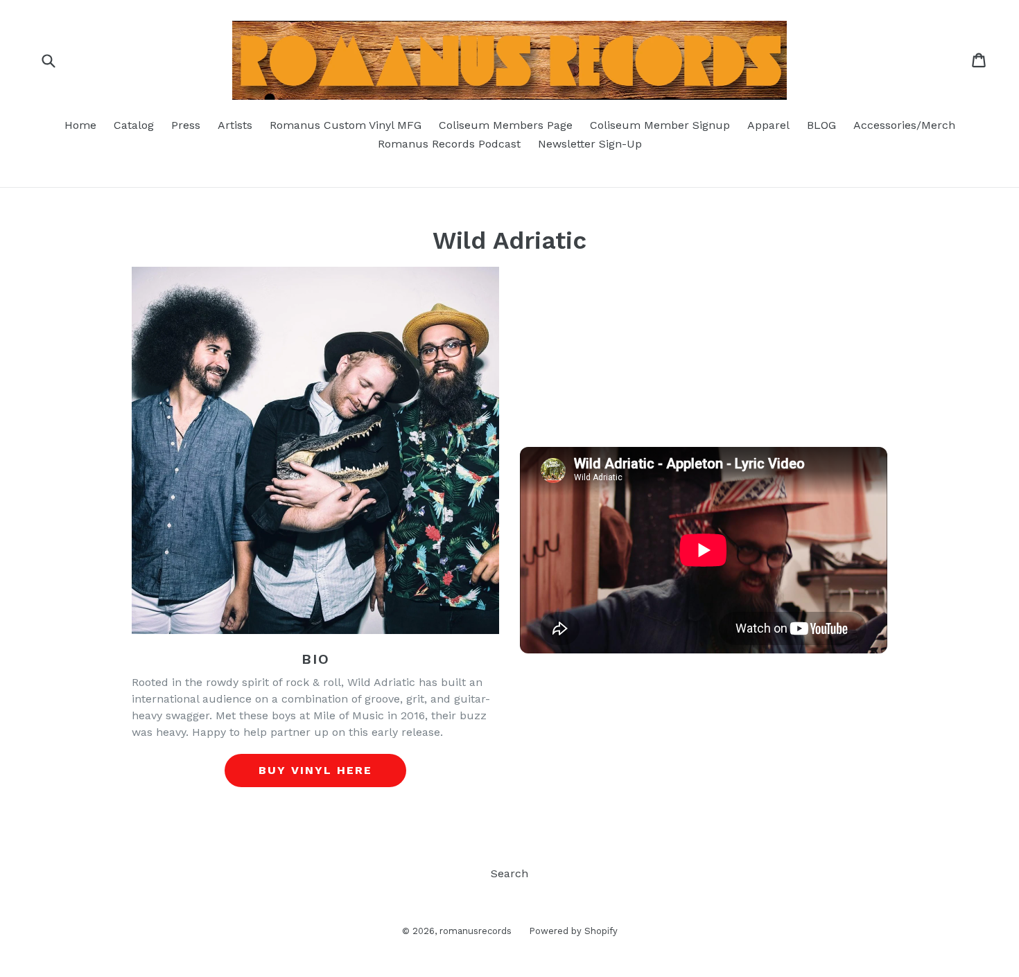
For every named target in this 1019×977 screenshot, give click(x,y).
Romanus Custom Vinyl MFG (345, 125)
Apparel (768, 125)
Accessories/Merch (904, 125)
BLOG (821, 125)
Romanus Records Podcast (449, 143)
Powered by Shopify (573, 931)
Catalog (134, 125)
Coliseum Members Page (506, 125)
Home (80, 125)
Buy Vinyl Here (315, 770)
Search (509, 873)
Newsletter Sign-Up (590, 143)
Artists (235, 125)
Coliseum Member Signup (660, 125)
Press (185, 125)
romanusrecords (475, 931)
